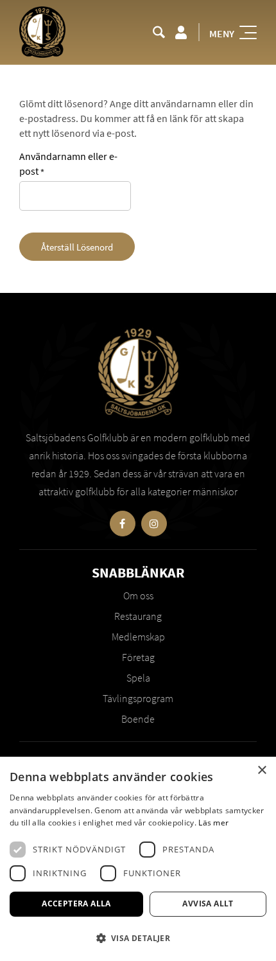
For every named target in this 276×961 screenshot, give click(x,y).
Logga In (181, 32)
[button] (138, 938)
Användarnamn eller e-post (68, 163)
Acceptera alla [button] (76, 903)
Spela (138, 677)
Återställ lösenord (77, 247)
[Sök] (159, 32)
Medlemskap (138, 636)
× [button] (261, 770)
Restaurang (138, 616)
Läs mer (213, 822)
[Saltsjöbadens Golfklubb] (42, 32)
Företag (138, 657)
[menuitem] (159, 32)
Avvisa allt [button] (207, 903)
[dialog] (138, 859)
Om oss (138, 595)
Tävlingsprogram (138, 698)
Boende (138, 718)
